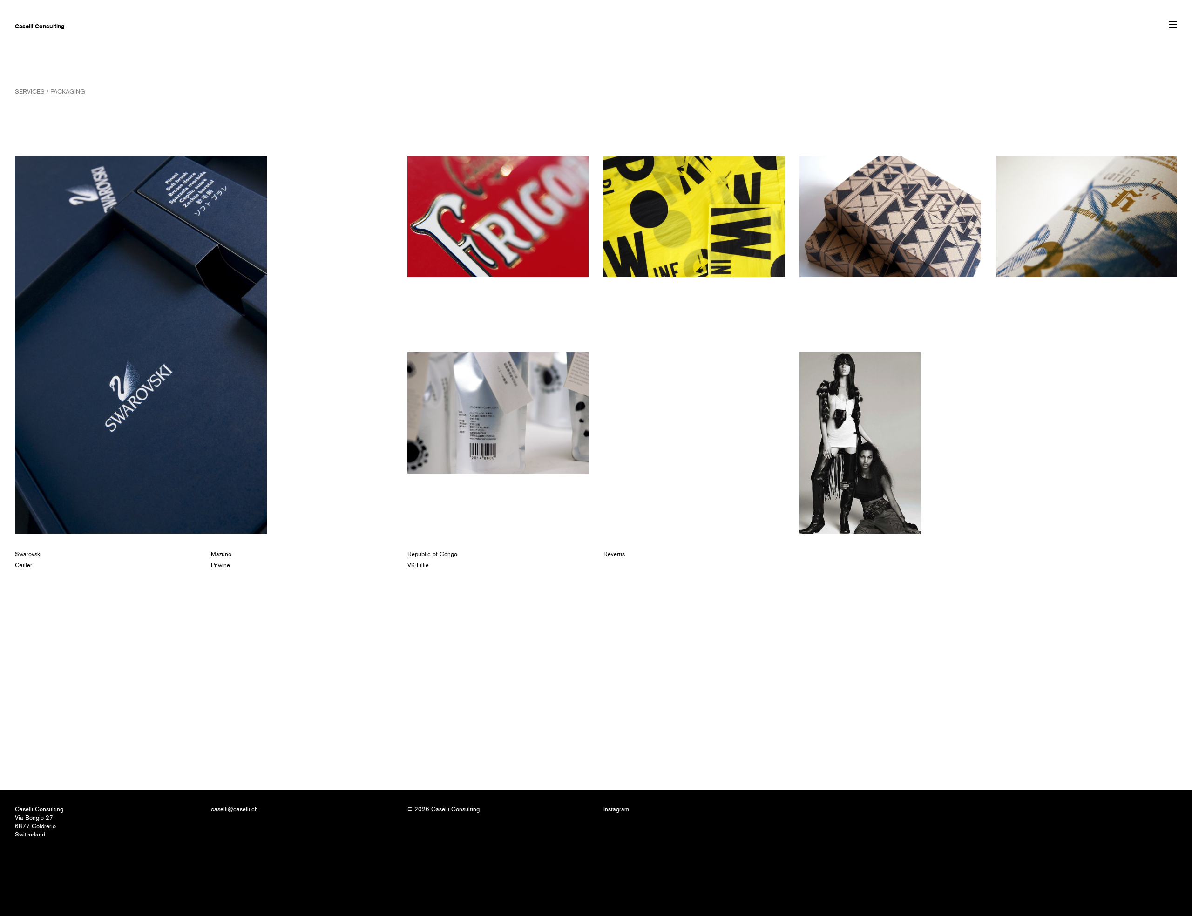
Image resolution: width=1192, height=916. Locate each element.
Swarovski (28, 553)
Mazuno (221, 553)
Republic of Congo (432, 553)
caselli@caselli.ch (234, 809)
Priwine (220, 565)
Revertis (614, 553)
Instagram (616, 809)
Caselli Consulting (40, 26)
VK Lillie (418, 565)
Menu (1173, 24)
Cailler (23, 565)
